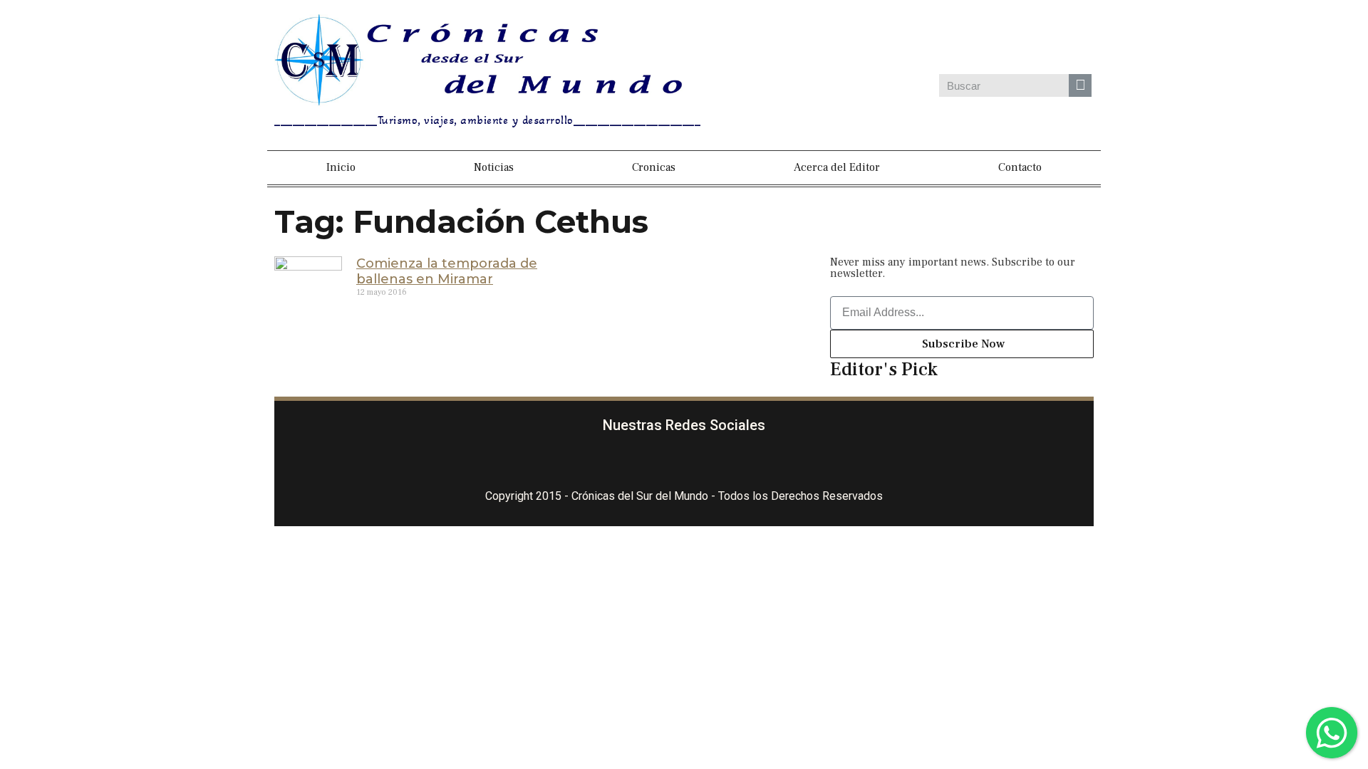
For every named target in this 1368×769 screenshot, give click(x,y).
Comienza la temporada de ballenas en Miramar (446, 271)
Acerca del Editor (837, 167)
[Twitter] (1002, 41)
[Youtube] (1082, 41)
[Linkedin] (1042, 41)
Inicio (341, 167)
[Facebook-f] (619, 464)
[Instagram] (962, 41)
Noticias (494, 167)
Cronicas (653, 167)
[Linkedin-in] (748, 464)
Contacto (1020, 167)
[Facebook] (923, 41)
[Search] (1080, 85)
